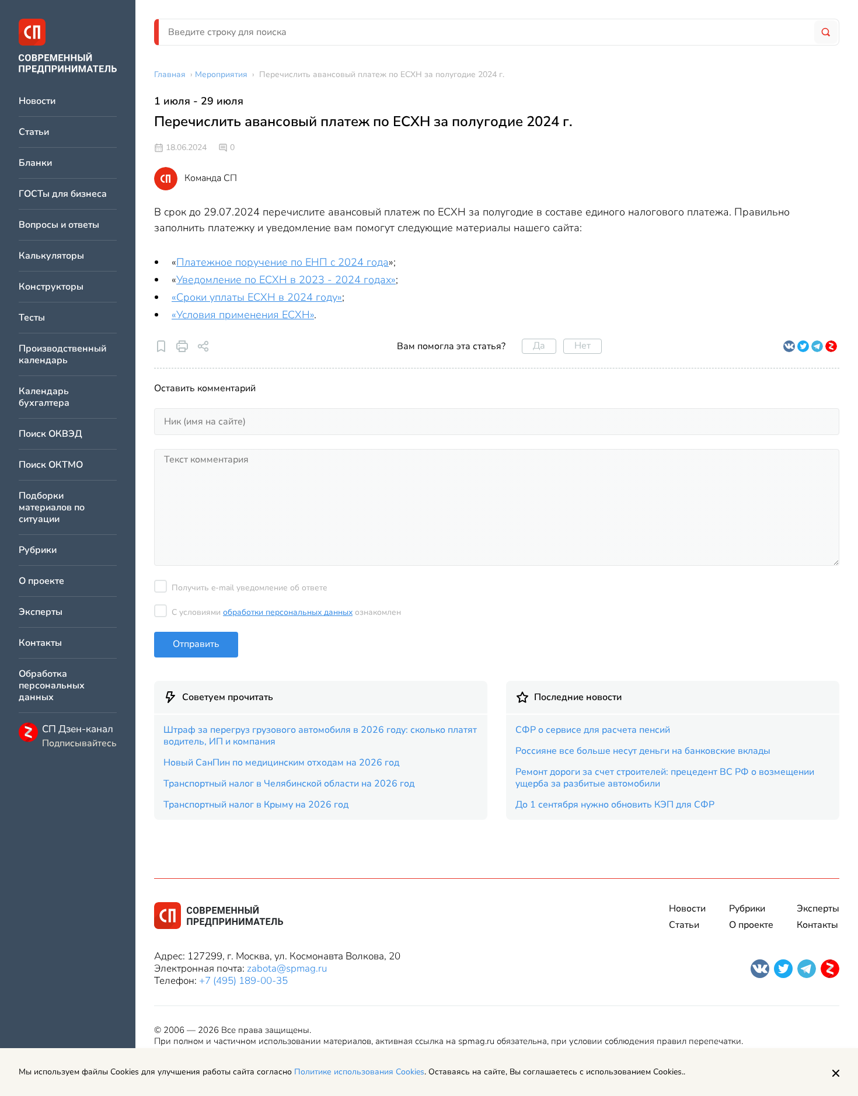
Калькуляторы (51, 256)
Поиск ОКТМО (51, 465)
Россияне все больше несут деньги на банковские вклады (642, 751)
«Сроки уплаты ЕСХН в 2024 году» (257, 297)
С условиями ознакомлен (286, 612)
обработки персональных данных (288, 612)
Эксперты (40, 612)
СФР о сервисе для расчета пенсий (592, 730)
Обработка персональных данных (52, 686)
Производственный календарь (62, 355)
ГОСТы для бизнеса (63, 194)
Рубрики (38, 550)
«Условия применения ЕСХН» (243, 315)
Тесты (32, 318)
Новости (37, 101)
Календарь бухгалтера (44, 397)
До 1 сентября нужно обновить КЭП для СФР (614, 804)
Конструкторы (51, 287)
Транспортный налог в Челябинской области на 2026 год (288, 783)
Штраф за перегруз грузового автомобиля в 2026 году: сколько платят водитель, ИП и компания (320, 735)
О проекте (41, 581)
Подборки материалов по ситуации (52, 508)
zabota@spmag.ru (287, 968)
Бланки (35, 163)
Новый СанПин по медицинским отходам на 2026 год (281, 762)
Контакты (40, 643)
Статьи (34, 132)
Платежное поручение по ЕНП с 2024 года (282, 262)
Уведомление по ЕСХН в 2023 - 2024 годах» (286, 280)
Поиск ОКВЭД (50, 434)
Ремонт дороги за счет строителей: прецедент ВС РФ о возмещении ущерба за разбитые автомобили (664, 777)
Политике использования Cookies (359, 1071)
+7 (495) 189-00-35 (243, 980)
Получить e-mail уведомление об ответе (249, 587)
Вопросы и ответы (59, 225)
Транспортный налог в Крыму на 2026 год (255, 804)
